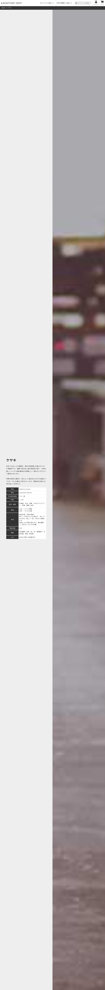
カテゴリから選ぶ (46, 3)
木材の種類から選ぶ (63, 3)
